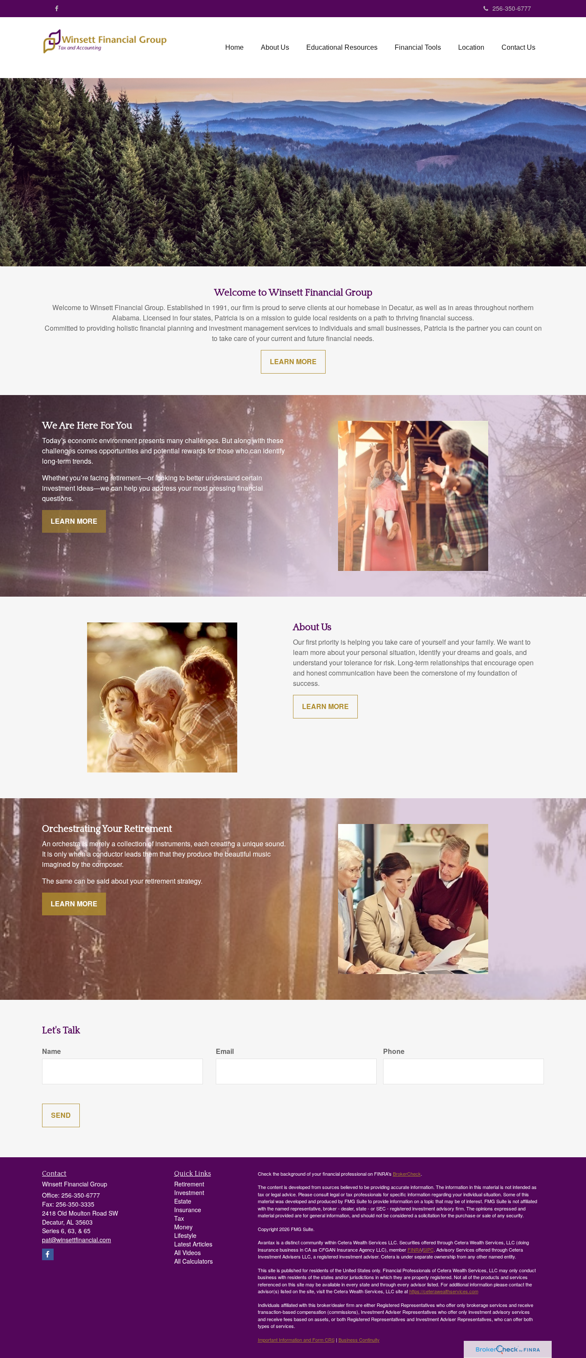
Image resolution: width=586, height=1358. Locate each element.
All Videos (187, 1252)
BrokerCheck (407, 1173)
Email (225, 1051)
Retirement (189, 1184)
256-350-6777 (511, 8)
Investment (189, 1192)
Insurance (187, 1209)
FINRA (415, 1249)
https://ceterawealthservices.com (443, 1291)
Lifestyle (185, 1235)
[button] (275, 48)
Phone (394, 1051)
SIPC (428, 1249)
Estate (182, 1201)
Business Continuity (359, 1339)
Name (51, 1051)
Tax (179, 1218)
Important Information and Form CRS (296, 1339)
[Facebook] (56, 8)
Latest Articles (193, 1244)
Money (183, 1226)
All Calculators (193, 1261)
